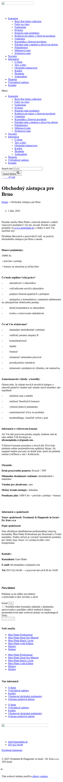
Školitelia (19, 73)
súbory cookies (40, 776)
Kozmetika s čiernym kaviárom (30, 41)
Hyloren (19, 30)
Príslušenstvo (21, 47)
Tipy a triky (20, 65)
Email (5, 603)
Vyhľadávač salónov (18, 82)
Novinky (12, 56)
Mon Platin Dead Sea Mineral (23, 637)
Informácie (13, 59)
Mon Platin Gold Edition (20, 643)
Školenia (12, 79)
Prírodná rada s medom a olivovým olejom (36, 44)
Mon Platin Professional (20, 634)
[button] (31, 90)
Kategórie (13, 18)
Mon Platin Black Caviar (20, 640)
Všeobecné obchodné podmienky (25, 696)
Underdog (20, 38)
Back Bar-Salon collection (28, 21)
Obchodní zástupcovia (26, 67)
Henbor (12, 649)
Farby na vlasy (22, 24)
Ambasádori (21, 76)
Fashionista (20, 27)
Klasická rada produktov (27, 33)
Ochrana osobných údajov (21, 699)
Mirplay (12, 646)
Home (5, 202)
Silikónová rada (23, 50)
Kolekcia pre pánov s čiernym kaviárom (35, 35)
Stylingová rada (23, 53)
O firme (18, 62)
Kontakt (12, 85)
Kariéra (18, 70)
